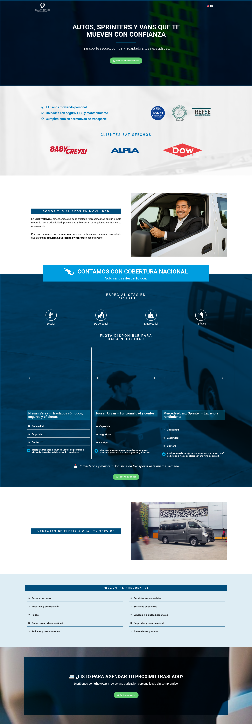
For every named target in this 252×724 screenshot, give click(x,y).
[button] (29, 378)
